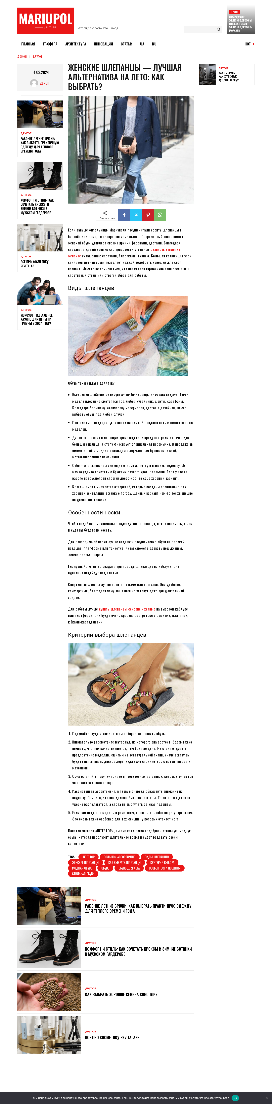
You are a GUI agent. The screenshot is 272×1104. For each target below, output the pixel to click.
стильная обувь (83, 873)
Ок (235, 1097)
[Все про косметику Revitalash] (40, 237)
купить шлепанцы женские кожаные (127, 609)
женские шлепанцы (85, 862)
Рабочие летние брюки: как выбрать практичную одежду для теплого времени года (40, 144)
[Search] (218, 29)
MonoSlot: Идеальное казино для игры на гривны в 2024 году (37, 319)
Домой (22, 56)
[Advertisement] (229, 117)
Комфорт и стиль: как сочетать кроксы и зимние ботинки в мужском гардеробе (37, 206)
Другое (234, 12)
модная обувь (82, 868)
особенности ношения (165, 868)
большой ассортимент (120, 857)
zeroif (45, 83)
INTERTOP (88, 857)
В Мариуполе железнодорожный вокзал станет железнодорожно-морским (240, 24)
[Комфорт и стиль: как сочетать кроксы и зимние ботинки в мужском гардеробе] (40, 176)
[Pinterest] (148, 215)
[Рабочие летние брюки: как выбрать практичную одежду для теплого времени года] (40, 114)
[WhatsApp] (160, 215)
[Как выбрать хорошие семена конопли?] (49, 992)
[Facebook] (124, 215)
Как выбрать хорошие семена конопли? (121, 994)
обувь (105, 868)
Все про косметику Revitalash (35, 263)
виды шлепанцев (157, 857)
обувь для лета (129, 868)
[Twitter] (136, 215)
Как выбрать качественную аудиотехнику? (229, 76)
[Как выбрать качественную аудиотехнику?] (207, 74)
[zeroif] (35, 83)
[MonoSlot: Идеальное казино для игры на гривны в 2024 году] (40, 291)
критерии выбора (162, 862)
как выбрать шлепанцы (124, 862)
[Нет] (267, 1098)
